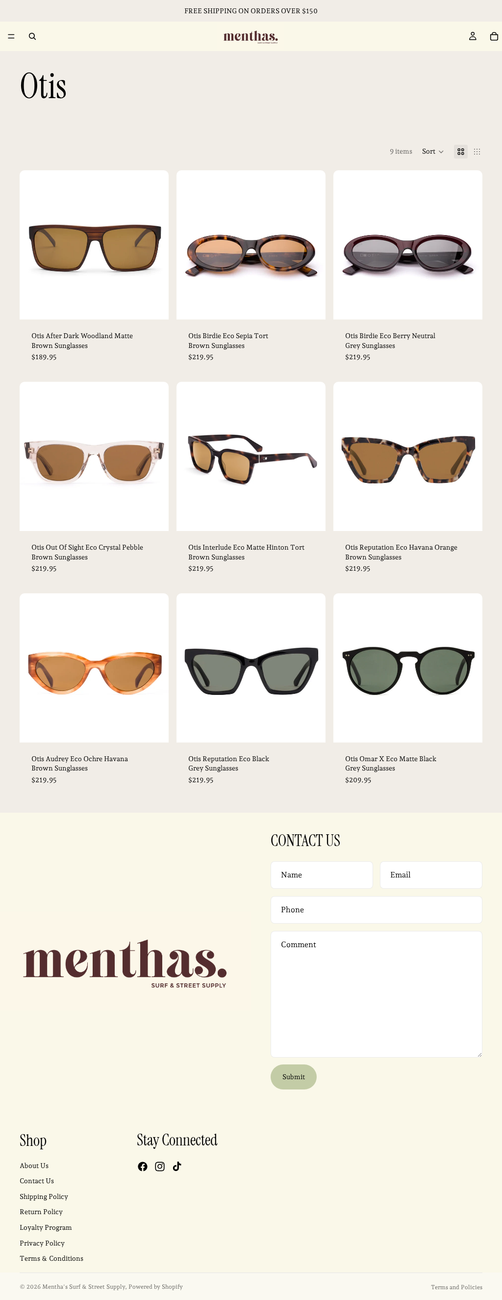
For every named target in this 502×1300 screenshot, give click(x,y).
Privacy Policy (42, 1243)
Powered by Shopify (155, 1286)
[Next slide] (154, 245)
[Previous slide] (34, 245)
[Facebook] (143, 1167)
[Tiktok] (177, 1167)
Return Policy (41, 1212)
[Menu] (11, 36)
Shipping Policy (44, 1196)
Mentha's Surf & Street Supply (83, 1286)
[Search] (32, 36)
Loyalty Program (46, 1227)
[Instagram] (160, 1167)
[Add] (153, 304)
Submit (293, 1077)
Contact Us (37, 1181)
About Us (34, 1165)
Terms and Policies (456, 1287)
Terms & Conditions (51, 1259)
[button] (433, 151)
